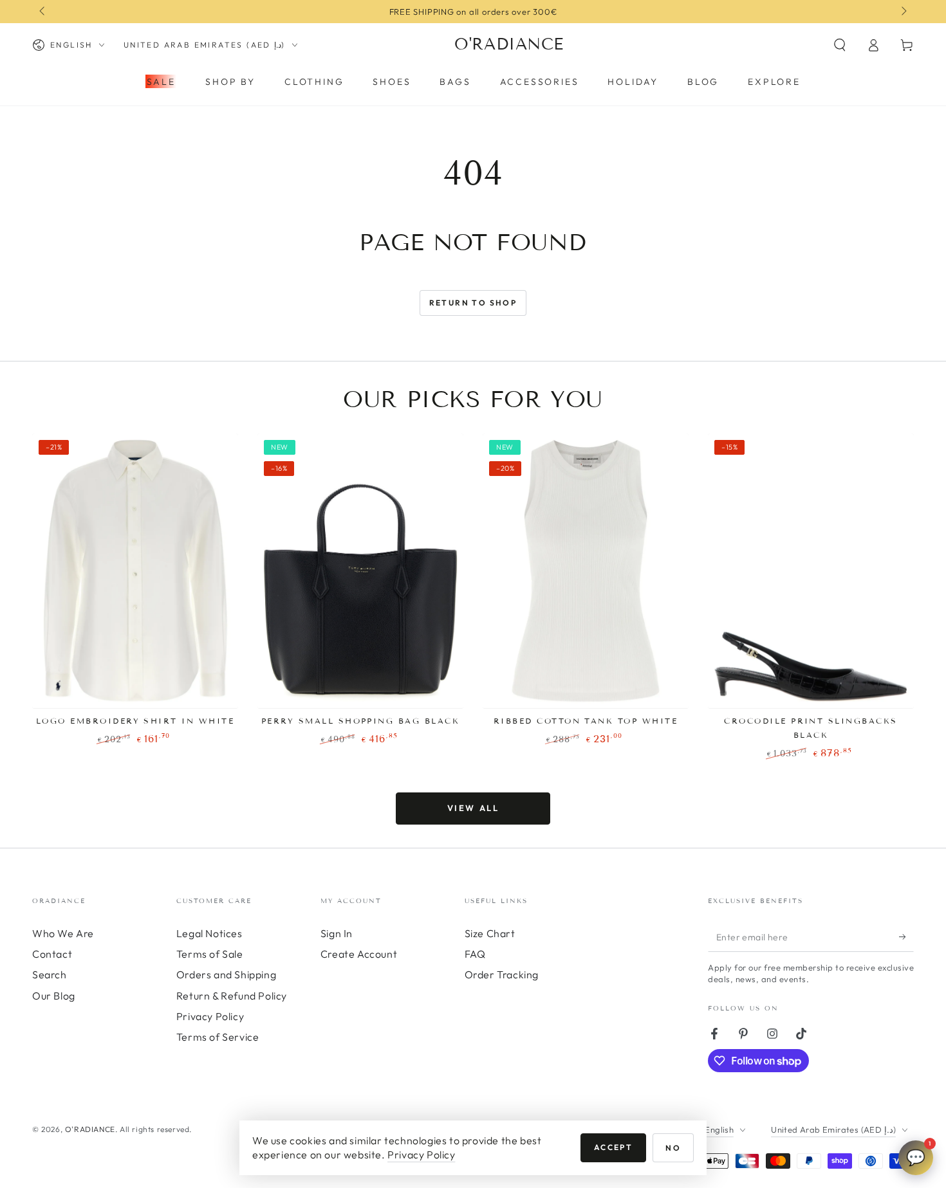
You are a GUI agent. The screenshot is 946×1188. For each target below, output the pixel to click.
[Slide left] (43, 11)
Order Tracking (502, 974)
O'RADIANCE (90, 1129)
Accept (613, 1147)
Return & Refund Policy (231, 995)
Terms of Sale (209, 953)
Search (49, 974)
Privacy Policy (210, 1016)
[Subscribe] (906, 937)
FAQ (475, 953)
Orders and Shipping (226, 974)
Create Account (358, 953)
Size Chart (490, 933)
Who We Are (63, 933)
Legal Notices (209, 933)
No (673, 1148)
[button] (840, 45)
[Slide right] (903, 11)
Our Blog (53, 995)
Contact (52, 953)
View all (473, 808)
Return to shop (473, 302)
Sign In (336, 933)
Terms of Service (217, 1036)
